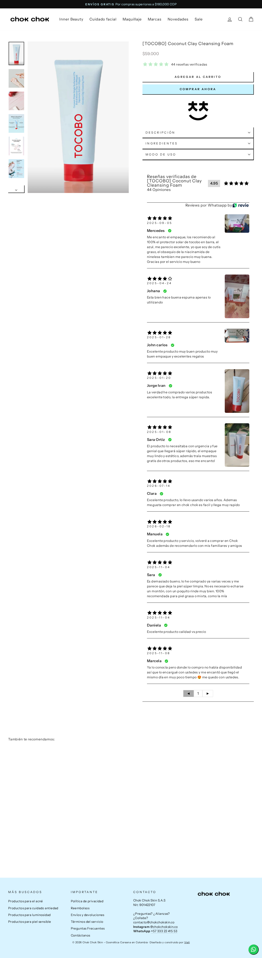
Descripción (160, 132)
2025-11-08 (158, 653)
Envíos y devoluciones (87, 915)
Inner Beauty (71, 19)
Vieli (187, 942)
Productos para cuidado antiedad (33, 908)
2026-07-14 (158, 486)
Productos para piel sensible (29, 922)
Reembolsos (80, 908)
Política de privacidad (87, 901)
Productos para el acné (25, 901)
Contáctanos (80, 935)
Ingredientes (162, 143)
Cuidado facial (102, 19)
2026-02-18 (159, 526)
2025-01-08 (159, 432)
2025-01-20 (159, 378)
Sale (199, 19)
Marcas (154, 19)
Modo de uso (161, 154)
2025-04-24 (159, 283)
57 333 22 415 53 (164, 931)
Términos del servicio (87, 922)
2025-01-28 (159, 337)
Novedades (178, 19)
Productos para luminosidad (29, 915)
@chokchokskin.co (164, 927)
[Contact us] (253, 949)
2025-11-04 (158, 567)
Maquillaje (132, 19)
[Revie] (240, 205)
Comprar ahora (198, 89)
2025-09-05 (159, 223)
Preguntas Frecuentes (88, 928)
